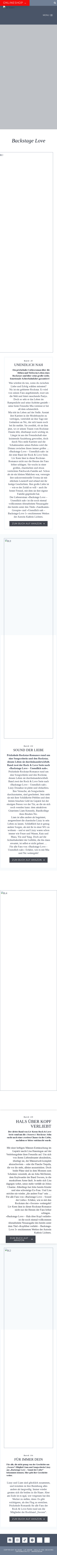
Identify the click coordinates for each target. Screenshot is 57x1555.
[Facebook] (10, 1540)
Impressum (36, 1551)
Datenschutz (23, 1551)
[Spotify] (32, 1540)
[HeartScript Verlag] (47, 1540)
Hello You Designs (43, 1550)
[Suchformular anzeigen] (55, 3)
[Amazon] (39, 1540)
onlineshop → (15, 2)
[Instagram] (17, 1540)
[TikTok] (24, 1540)
